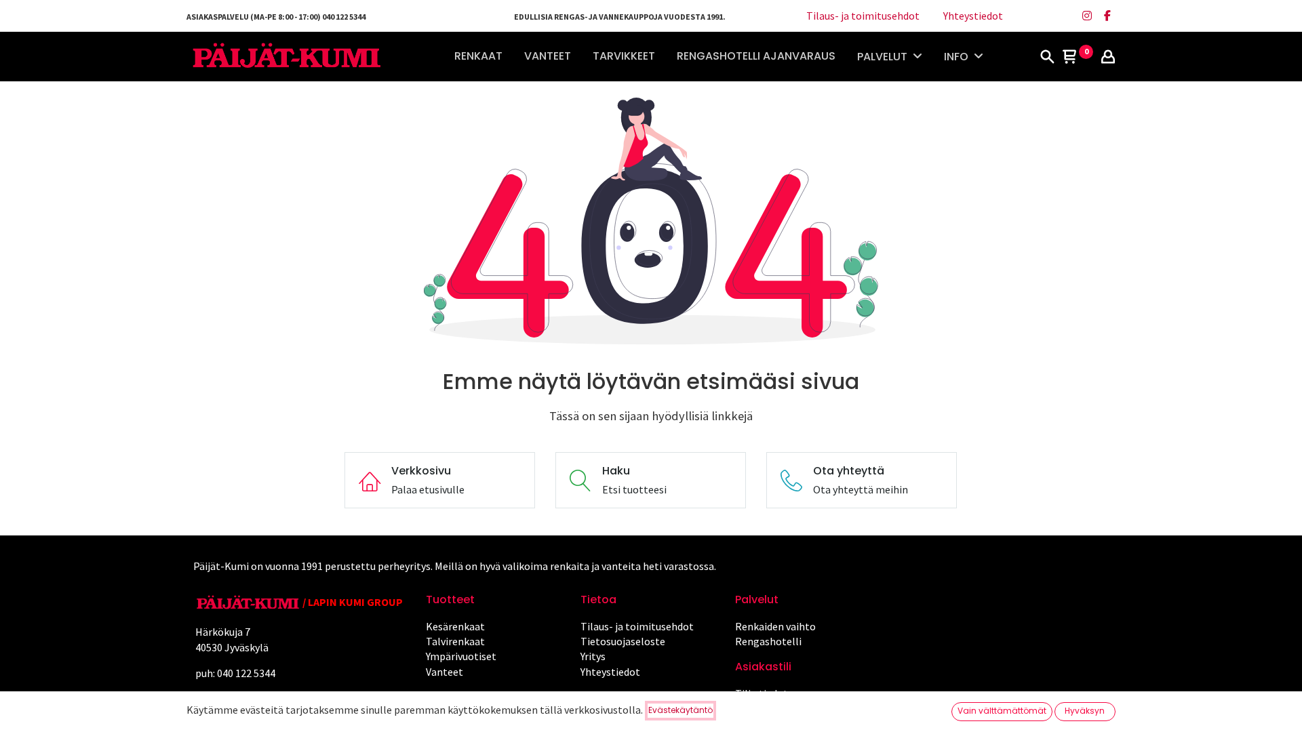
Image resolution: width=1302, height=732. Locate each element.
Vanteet (444, 671)
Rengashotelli (768, 641)
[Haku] (1047, 57)
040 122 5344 (247, 673)
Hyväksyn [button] (1085, 710)
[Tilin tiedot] (1108, 57)
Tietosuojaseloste (622, 641)
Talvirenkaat (455, 641)
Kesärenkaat (455, 626)
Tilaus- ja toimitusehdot (863, 15)
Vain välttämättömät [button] (1002, 710)
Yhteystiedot (973, 15)
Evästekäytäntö (680, 710)
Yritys (593, 656)
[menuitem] (478, 56)
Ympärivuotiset (461, 656)
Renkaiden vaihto (775, 626)
